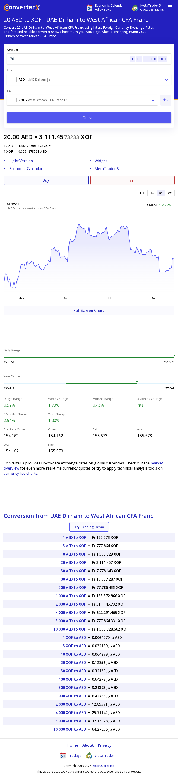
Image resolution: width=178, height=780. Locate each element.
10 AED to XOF (73, 554)
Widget (101, 160)
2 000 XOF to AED (71, 704)
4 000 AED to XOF (71, 612)
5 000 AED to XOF (71, 620)
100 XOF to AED (72, 679)
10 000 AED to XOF (70, 629)
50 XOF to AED (73, 670)
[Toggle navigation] (169, 6)
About (88, 745)
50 (145, 59)
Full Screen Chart (89, 310)
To (9, 91)
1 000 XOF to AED (71, 695)
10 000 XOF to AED (70, 729)
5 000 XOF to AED (71, 720)
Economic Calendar (26, 168)
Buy (46, 180)
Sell (132, 180)
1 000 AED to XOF (71, 595)
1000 (162, 59)
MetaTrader (103, 755)
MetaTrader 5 (107, 168)
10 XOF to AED (73, 654)
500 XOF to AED (72, 687)
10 (138, 59)
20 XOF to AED (73, 662)
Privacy (104, 745)
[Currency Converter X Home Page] (22, 8)
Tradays (74, 755)
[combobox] (89, 79)
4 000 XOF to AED (71, 712)
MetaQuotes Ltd (103, 766)
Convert (89, 118)
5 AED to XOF (74, 545)
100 (153, 59)
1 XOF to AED (74, 637)
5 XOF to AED (74, 645)
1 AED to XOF (74, 537)
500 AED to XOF (72, 587)
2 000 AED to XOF (71, 604)
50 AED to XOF (73, 570)
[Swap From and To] (165, 100)
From (10, 70)
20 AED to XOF (73, 562)
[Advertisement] (89, 329)
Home (72, 745)
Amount (12, 49)
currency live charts (20, 473)
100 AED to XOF (72, 579)
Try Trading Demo (89, 527)
